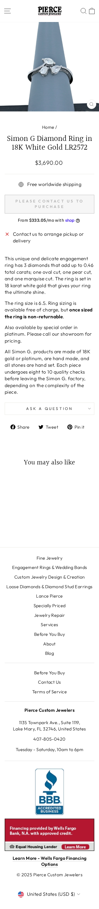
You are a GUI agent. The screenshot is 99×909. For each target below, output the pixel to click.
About (49, 644)
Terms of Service (49, 691)
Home (48, 127)
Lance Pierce (49, 596)
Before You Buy (49, 634)
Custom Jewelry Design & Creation (49, 577)
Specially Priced (50, 605)
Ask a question (49, 408)
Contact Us (49, 682)
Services (49, 624)
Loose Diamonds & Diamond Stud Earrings (49, 586)
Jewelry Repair (49, 615)
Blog (49, 653)
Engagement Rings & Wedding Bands (49, 567)
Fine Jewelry (49, 558)
